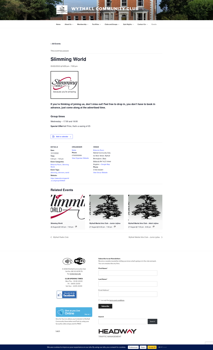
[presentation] (68, 207)
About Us (68, 24)
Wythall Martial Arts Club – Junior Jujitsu (104, 223)
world (67, 172)
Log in (58, 331)
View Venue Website (100, 172)
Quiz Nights (127, 24)
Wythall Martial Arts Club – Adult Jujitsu (143, 223)
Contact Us (142, 24)
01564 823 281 (75, 274)
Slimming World (57, 223)
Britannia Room (56, 164)
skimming (54, 172)
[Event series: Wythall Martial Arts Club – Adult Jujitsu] (153, 226)
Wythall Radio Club (60, 237)
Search (101, 317)
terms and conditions (116, 300)
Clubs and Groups (111, 24)
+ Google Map (105, 164)
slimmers (61, 172)
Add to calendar (62, 136)
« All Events (56, 43)
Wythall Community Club (105, 8)
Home (58, 24)
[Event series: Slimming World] (76, 226)
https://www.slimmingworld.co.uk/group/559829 (60, 179)
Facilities (95, 24)
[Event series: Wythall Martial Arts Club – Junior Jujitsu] (114, 226)
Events (154, 24)
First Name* (102, 268)
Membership (81, 24)
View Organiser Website (80, 158)
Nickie (74, 150)
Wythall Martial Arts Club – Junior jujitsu (144, 237)
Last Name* (102, 279)
